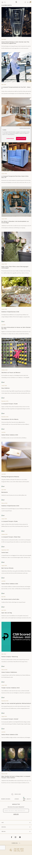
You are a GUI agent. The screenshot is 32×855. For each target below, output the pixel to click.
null (16, 789)
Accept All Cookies (21, 138)
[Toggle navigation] (2, 2)
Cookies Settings (10, 138)
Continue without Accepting (25, 128)
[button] (28, 2)
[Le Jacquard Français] (16, 849)
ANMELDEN (16, 814)
